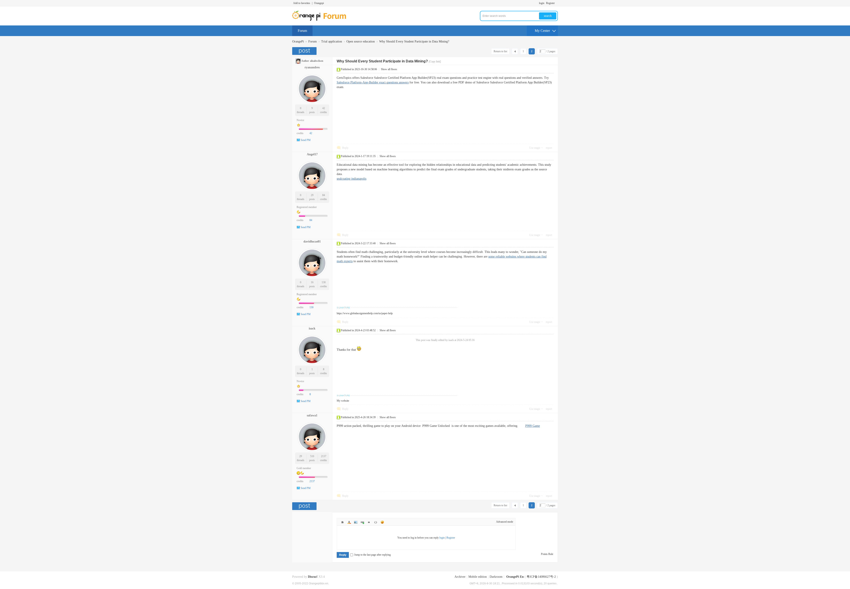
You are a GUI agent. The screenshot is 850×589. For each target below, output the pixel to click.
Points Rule (547, 554)
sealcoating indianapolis (351, 178)
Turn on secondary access (557, 3)
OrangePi (298, 41)
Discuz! (313, 576)
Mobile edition (477, 576)
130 (324, 282)
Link (362, 522)
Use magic (534, 147)
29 (312, 195)
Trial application (331, 41)
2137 (323, 456)
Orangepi (319, 3)
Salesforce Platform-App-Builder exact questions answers (373, 82)
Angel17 (312, 154)
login (541, 3)
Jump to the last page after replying (372, 554)
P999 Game (532, 425)
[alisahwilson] (298, 60)
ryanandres (312, 67)
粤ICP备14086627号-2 (541, 576)
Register (550, 3)
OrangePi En (515, 576)
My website (343, 400)
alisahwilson (316, 60)
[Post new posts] (305, 51)
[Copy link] (435, 61)
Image (356, 522)
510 (312, 456)
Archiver (460, 576)
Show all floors (389, 69)
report (549, 147)
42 (323, 108)
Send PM (306, 140)
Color (349, 522)
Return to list (500, 51)
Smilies (382, 522)
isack (312, 328)
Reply (345, 147)
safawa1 (312, 415)
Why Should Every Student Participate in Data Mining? (414, 41)
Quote (369, 522)
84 (323, 195)
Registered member (307, 207)
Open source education (360, 41)
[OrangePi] (321, 19)
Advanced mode (504, 521)
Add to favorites (301, 3)
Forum (302, 31)
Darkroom (496, 576)
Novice (300, 120)
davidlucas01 (312, 241)
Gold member (304, 468)
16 (312, 282)
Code (375, 522)
